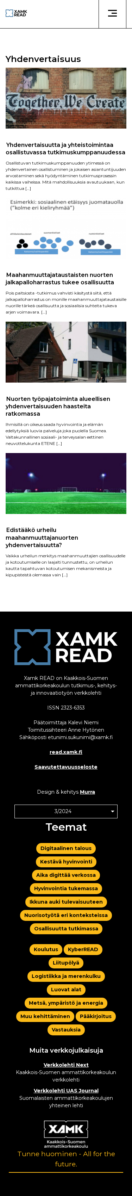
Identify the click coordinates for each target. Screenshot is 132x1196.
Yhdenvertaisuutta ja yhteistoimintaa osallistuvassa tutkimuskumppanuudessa (65, 148)
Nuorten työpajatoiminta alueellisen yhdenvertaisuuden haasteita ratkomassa (58, 406)
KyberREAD (83, 949)
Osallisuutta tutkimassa (66, 928)
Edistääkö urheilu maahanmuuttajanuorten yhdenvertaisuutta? (42, 538)
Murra (87, 792)
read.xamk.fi (66, 752)
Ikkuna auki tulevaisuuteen (66, 902)
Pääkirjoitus (96, 1016)
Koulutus (46, 949)
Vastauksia (66, 1030)
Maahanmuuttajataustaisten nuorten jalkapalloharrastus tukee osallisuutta (60, 279)
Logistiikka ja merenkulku (66, 976)
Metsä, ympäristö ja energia (66, 1003)
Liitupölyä (66, 963)
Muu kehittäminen (45, 1016)
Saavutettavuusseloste (66, 767)
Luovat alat (66, 989)
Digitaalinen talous (66, 848)
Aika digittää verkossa (66, 875)
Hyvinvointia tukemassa (66, 888)
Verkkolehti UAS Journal (66, 1090)
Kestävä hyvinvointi (66, 862)
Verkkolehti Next (66, 1065)
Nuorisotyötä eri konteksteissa (66, 915)
